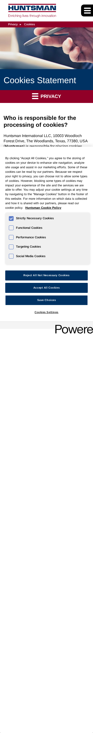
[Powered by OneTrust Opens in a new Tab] (72, 326)
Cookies (29, 24)
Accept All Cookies (46, 287)
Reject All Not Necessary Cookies (46, 275)
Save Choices (46, 300)
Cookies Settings (46, 312)
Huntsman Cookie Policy (43, 207)
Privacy (13, 24)
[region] (46, 440)
